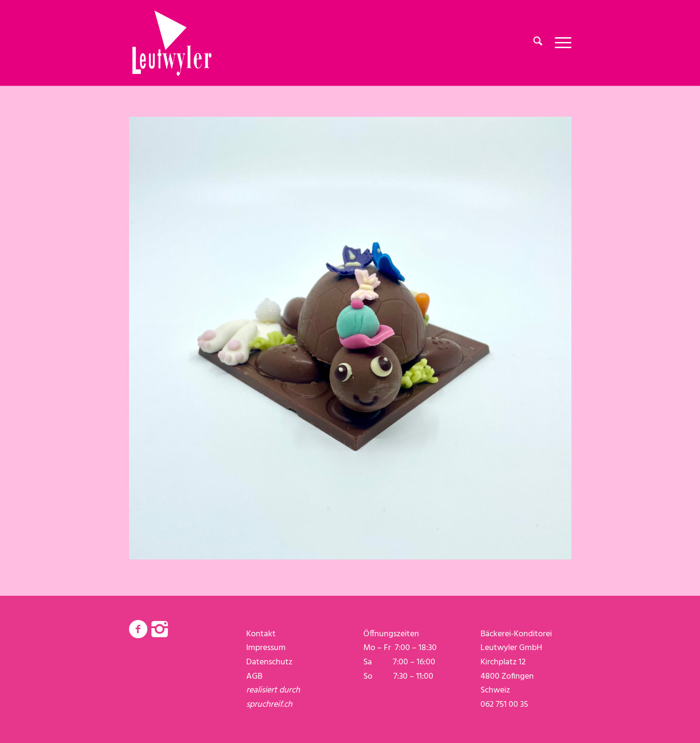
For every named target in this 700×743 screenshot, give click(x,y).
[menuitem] (538, 43)
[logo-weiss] (172, 43)
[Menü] (560, 43)
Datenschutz (269, 662)
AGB (254, 676)
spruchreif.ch (269, 705)
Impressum (266, 648)
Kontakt (261, 634)
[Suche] (538, 43)
